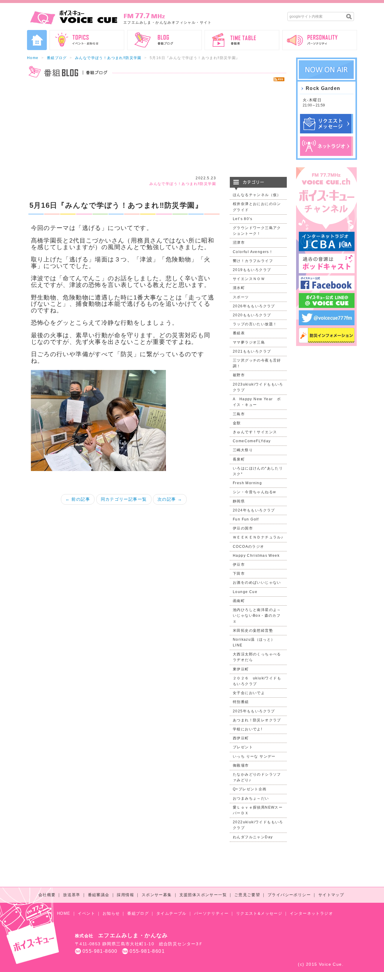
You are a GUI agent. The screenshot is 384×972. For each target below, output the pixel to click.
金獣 (237, 423)
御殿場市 (241, 765)
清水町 (239, 288)
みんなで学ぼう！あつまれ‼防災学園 (108, 58)
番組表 (239, 333)
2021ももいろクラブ (252, 351)
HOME (63, 913)
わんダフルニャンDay (253, 837)
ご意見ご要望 (247, 895)
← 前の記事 (77, 499)
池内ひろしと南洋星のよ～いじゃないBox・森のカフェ (257, 615)
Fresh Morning (247, 483)
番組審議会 (99, 895)
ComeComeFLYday (252, 441)
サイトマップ (331, 895)
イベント (86, 913)
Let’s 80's (242, 219)
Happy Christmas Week (256, 555)
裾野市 (239, 375)
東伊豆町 (241, 669)
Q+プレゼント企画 (250, 789)
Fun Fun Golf (246, 519)
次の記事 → (170, 499)
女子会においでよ (249, 693)
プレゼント (243, 747)
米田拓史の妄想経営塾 (253, 630)
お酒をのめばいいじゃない (257, 582)
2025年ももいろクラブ (254, 711)
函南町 (239, 601)
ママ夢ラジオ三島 (249, 342)
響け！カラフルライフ (253, 261)
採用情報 (125, 895)
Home (33, 58)
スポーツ (241, 297)
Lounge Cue (245, 592)
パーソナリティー (211, 913)
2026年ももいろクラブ (254, 306)
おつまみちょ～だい (251, 798)
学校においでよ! (247, 729)
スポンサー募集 (157, 895)
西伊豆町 (241, 738)
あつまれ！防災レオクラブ (257, 720)
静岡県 (239, 501)
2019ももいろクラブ (252, 270)
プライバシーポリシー (289, 895)
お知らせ (111, 913)
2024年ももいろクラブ (254, 510)
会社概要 (47, 895)
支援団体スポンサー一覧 (203, 895)
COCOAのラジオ (248, 546)
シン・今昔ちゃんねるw (254, 492)
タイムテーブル (171, 913)
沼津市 (239, 242)
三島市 (239, 414)
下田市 (239, 573)
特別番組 (241, 702)
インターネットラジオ (311, 913)
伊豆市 (239, 564)
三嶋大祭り (243, 450)
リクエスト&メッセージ (259, 913)
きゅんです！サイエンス (255, 432)
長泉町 (239, 459)
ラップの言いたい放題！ (255, 324)
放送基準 (71, 895)
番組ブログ (57, 58)
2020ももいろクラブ (252, 315)
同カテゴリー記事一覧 (124, 499)
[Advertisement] (157, 129)
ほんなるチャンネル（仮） (257, 195)
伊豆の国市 (243, 528)
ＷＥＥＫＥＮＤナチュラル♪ (258, 537)
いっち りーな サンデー (254, 756)
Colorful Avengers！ (253, 252)
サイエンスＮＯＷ (249, 279)
